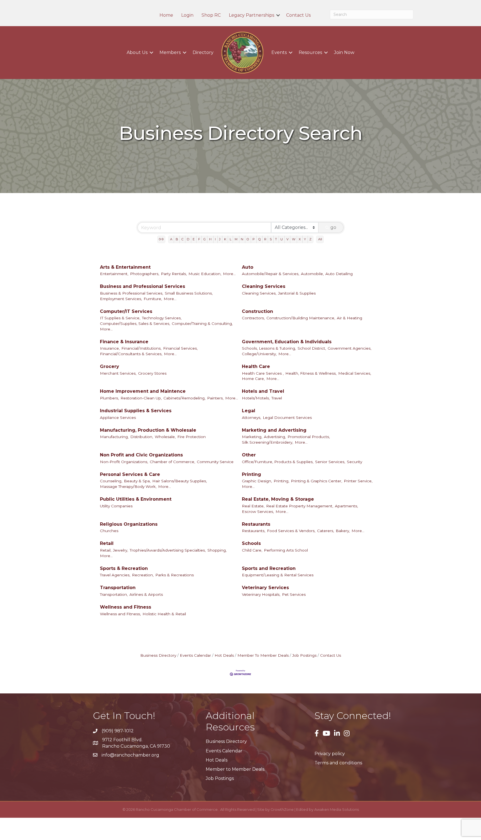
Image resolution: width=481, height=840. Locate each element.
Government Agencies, (349, 348)
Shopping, (217, 550)
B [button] (177, 239)
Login (187, 15)
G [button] (204, 239)
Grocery (109, 366)
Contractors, (253, 318)
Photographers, (144, 273)
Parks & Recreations (174, 575)
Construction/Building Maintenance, (300, 318)
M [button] (236, 239)
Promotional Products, (309, 436)
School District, (312, 348)
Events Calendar (195, 655)
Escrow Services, (258, 511)
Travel (276, 398)
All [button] (320, 239)
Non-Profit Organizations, (124, 461)
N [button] (242, 239)
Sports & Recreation (124, 568)
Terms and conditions (338, 762)
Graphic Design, (257, 481)
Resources (310, 52)
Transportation (118, 587)
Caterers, (325, 530)
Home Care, (253, 378)
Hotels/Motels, (256, 398)
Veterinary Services (265, 587)
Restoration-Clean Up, (141, 398)
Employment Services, (121, 299)
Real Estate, (253, 506)
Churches (109, 530)
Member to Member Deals (235, 769)
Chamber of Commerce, (172, 461)
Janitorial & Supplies (297, 293)
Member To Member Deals (263, 655)
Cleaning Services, (259, 293)
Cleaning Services (263, 286)
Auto (247, 267)
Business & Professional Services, (131, 293)
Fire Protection (191, 436)
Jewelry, (120, 550)
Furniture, (153, 299)
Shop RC (211, 15)
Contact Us (298, 15)
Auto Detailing (339, 273)
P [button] (253, 239)
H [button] (210, 239)
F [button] (199, 239)
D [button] (188, 239)
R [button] (265, 239)
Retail (107, 543)
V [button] (287, 239)
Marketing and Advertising (274, 430)
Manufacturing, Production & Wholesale (148, 430)
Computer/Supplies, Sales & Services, (135, 323)
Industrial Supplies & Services (135, 410)
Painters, (215, 398)
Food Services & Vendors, (291, 530)
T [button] (276, 239)
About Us (137, 52)
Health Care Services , (263, 373)
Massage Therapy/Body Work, (128, 486)
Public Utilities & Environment (135, 499)
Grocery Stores (152, 373)
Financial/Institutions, (141, 348)
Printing (251, 474)
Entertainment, (114, 273)
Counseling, (111, 481)
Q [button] (259, 239)
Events (279, 52)
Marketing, (252, 436)
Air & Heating (349, 318)
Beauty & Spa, (137, 481)
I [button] (215, 239)
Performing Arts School (286, 550)
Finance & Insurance (124, 341)
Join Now (344, 52)
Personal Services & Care (130, 474)
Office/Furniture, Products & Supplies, (277, 461)
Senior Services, (330, 461)
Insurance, (110, 348)
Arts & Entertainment (125, 267)
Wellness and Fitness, (120, 614)
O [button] (248, 239)
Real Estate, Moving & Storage (278, 499)
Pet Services (294, 594)
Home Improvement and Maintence (143, 391)
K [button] (225, 239)
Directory (203, 52)
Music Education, (204, 273)
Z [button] (310, 239)
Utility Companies (116, 506)
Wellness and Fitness (125, 607)
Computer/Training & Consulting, (202, 323)
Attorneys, (251, 417)
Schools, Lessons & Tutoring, (269, 348)
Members (170, 52)
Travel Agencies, (115, 575)
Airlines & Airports (146, 594)
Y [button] (305, 239)
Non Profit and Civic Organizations (141, 455)
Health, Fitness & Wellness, (311, 373)
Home (166, 15)
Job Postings (304, 655)
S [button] (271, 239)
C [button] (182, 239)
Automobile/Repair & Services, (270, 273)
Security (354, 461)
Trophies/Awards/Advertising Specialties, (168, 550)
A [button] (171, 239)
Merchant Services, (118, 373)
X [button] (300, 239)
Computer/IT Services (126, 311)
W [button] (293, 239)
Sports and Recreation (269, 568)
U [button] (281, 239)
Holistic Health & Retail (164, 614)
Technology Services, (161, 318)
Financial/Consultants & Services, (131, 354)
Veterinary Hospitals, (261, 594)
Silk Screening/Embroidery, (267, 442)
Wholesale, (165, 436)
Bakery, (343, 530)
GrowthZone (282, 809)
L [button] (230, 239)
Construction (257, 311)
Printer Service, (358, 481)
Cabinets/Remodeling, (184, 398)
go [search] (333, 227)
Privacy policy (330, 753)
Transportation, (114, 594)
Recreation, (143, 575)
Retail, (105, 550)
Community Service (215, 461)
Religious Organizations (129, 524)
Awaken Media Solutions (336, 809)
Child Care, (252, 550)
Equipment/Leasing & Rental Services (277, 575)
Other (249, 455)
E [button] (194, 239)
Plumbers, (109, 398)
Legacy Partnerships (251, 15)
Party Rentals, (174, 273)
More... (229, 273)
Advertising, (275, 436)
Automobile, (312, 273)
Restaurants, (253, 530)
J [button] (219, 239)
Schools (251, 543)
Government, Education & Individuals (287, 341)
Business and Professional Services (142, 286)
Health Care (256, 366)
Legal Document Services (287, 417)
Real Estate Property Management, (299, 506)
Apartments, (346, 506)
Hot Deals (224, 655)
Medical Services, (354, 373)
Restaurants (256, 524)
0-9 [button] (161, 239)
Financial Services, (180, 348)
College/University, (259, 354)
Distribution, (141, 436)
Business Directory (158, 655)
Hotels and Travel (263, 391)
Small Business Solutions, (189, 293)
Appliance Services (118, 417)
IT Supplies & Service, (120, 318)
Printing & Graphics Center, (316, 481)
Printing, (281, 481)
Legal (248, 410)
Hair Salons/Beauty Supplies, (179, 481)
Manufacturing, (114, 436)
